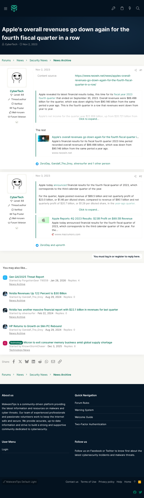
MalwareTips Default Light (21, 481)
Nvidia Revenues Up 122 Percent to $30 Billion (38, 293)
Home (127, 481)
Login (5, 449)
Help (119, 481)
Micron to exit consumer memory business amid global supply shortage (61, 342)
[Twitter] (82, 462)
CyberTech (11, 44)
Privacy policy (106, 481)
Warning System (84, 409)
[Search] (138, 8)
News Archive (17, 284)
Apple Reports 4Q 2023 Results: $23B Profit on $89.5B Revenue (92, 218)
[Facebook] (76, 462)
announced (60, 184)
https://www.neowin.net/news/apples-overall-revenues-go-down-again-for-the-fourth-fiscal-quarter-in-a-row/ (104, 80)
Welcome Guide (84, 417)
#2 (140, 176)
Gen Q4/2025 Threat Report (26, 276)
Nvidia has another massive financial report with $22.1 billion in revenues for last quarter (63, 309)
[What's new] (130, 8)
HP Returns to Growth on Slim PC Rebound (35, 326)
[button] (5, 8)
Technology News (19, 349)
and (52, 244)
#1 (141, 70)
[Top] (134, 482)
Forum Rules (82, 402)
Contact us (72, 481)
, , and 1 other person (75, 163)
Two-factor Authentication (90, 424)
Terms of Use (88, 481)
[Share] (135, 70)
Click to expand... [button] (89, 118)
